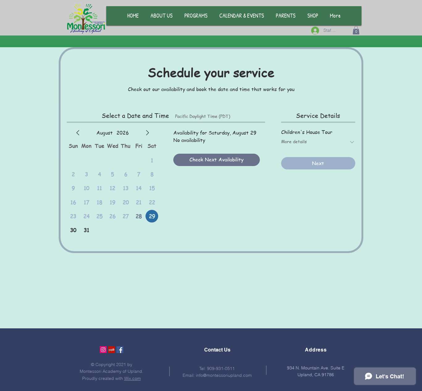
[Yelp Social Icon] (111, 349)
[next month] (147, 132)
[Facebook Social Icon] (119, 349)
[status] (202, 116)
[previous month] (78, 132)
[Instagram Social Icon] (103, 349)
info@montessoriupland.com (224, 375)
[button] (356, 30)
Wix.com (132, 378)
